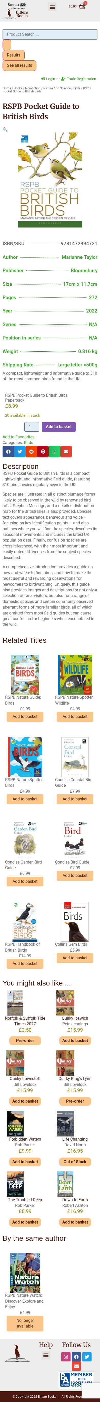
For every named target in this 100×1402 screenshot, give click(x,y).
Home (7, 88)
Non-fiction (33, 88)
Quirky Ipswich (75, 1018)
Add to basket (59, 426)
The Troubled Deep (25, 1199)
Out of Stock (75, 1161)
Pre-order (25, 1040)
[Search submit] (7, 45)
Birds (76, 88)
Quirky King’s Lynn (75, 1078)
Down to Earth (75, 1199)
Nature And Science (57, 88)
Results (13, 55)
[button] (52, 7)
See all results (19, 65)
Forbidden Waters (25, 1139)
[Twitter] (87, 1356)
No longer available (25, 1323)
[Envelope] (76, 1366)
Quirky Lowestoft (25, 1078)
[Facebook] (76, 1356)
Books (18, 88)
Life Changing (75, 1139)
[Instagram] (66, 1356)
